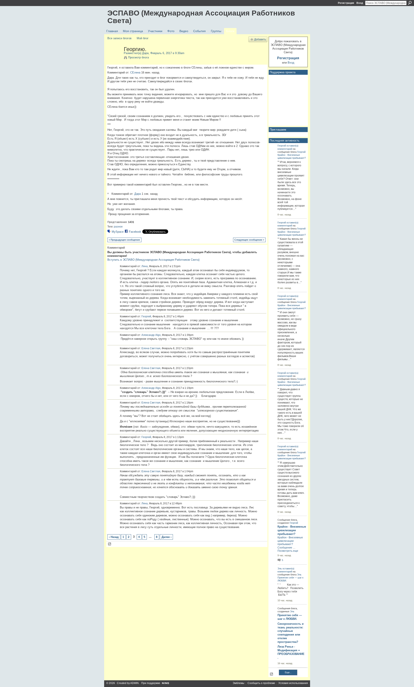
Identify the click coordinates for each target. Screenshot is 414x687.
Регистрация (346, 3)
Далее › (166, 537)
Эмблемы (238, 683)
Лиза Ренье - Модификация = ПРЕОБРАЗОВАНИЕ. (291, 652)
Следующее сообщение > (249, 239)
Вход (359, 3)
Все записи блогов (119, 38)
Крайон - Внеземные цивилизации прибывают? (292, 530)
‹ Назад (114, 537)
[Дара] (114, 58)
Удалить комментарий (108, 193)
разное (118, 226)
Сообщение (285, 547)
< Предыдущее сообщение (124, 239)
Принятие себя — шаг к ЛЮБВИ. (290, 617)
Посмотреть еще (288, 550)
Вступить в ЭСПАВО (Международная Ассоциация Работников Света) (153, 259)
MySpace (118, 231)
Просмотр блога (138, 57)
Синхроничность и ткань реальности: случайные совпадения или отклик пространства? (291, 632)
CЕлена (135, 72)
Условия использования (293, 683)
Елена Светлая (150, 348)
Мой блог (143, 38)
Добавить (260, 39)
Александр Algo (151, 334)
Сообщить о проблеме (261, 683)
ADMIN (134, 683)
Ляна (144, 266)
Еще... (288, 672)
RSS (110, 544)
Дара (145, 53)
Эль (280, 568)
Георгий (146, 316)
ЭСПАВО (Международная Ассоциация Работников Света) (201, 17)
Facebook (135, 231)
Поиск (410, 3)
